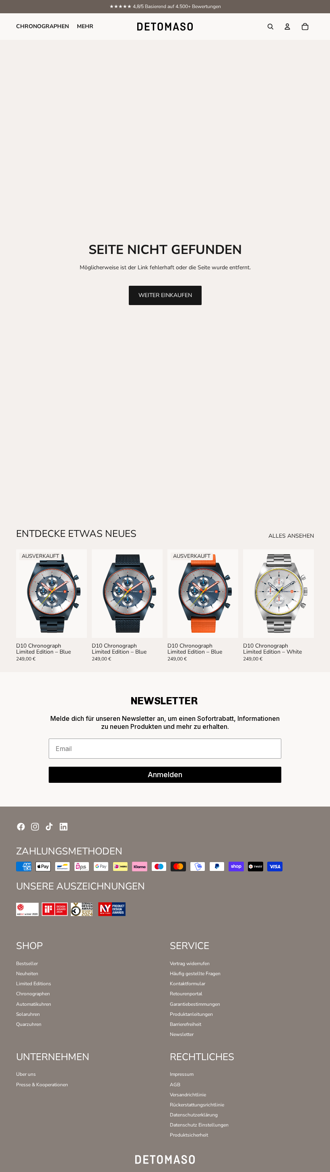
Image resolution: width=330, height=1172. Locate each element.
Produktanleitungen (191, 1014)
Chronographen (33, 993)
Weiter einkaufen (165, 295)
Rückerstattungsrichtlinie (197, 1105)
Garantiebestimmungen (195, 1004)
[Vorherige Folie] (25, 594)
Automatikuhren (33, 1004)
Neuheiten (27, 973)
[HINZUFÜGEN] (150, 625)
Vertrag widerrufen (190, 963)
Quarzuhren (28, 1024)
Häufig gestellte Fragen (195, 973)
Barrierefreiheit (185, 1024)
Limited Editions (33, 983)
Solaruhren (28, 1014)
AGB (175, 1084)
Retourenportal (186, 993)
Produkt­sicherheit (189, 1135)
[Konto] (287, 26)
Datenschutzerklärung (194, 1115)
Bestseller (27, 963)
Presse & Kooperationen (42, 1084)
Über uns (26, 1074)
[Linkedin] (63, 827)
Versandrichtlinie (188, 1095)
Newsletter (182, 1034)
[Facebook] (21, 827)
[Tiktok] (49, 827)
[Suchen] (270, 26)
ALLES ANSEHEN (291, 536)
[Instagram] (35, 827)
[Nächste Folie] (78, 594)
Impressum (182, 1074)
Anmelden (165, 774)
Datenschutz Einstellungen (199, 1125)
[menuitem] (85, 26)
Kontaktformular (187, 983)
